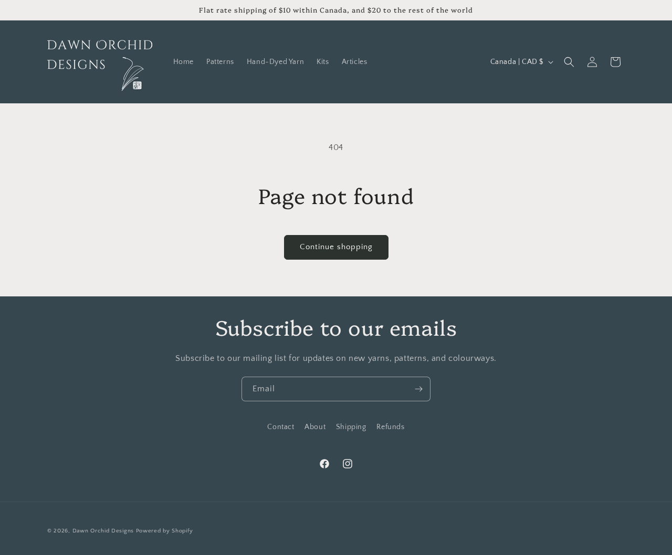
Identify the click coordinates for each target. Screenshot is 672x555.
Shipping (351, 427)
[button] (569, 61)
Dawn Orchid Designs (103, 531)
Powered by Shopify (164, 531)
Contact (280, 427)
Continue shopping (336, 246)
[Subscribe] (418, 389)
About (315, 427)
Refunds (390, 427)
